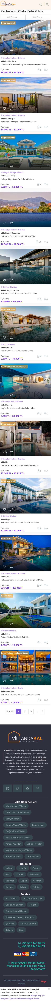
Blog (21, 930)
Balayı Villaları (12, 818)
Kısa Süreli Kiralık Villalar (18, 837)
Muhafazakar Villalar (16, 806)
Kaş (8, 874)
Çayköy (9, 887)
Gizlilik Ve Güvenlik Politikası (20, 917)
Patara (36, 868)
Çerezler (10, 923)
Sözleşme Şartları (14, 904)
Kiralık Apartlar (13, 844)
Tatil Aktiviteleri (28, 923)
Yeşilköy (37, 880)
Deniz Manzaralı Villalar (17, 812)
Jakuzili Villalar (34, 844)
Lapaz (24, 880)
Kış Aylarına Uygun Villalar (19, 850)
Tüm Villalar (33, 856)
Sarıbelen (34, 874)
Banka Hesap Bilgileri (16, 911)
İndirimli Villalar (13, 856)
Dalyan (23, 887)
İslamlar (23, 868)
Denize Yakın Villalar (16, 825)
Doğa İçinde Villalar (15, 831)
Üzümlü (20, 874)
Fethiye (36, 887)
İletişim (32, 904)
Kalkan (9, 868)
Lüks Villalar (38, 825)
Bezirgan (10, 880)
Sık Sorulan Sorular (33, 898)
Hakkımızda (11, 898)
